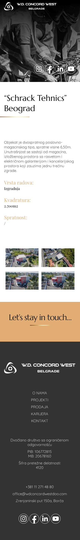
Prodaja (39, 407)
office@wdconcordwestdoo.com (40, 493)
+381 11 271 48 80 (40, 486)
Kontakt (39, 420)
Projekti (39, 400)
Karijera (39, 414)
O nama (39, 393)
